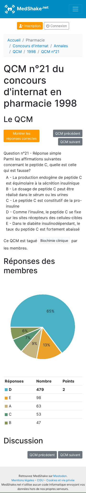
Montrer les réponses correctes (21, 135)
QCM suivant (70, 142)
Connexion (58, 26)
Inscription (32, 26)
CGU (40, 480)
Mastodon (60, 476)
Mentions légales (22, 480)
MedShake (32, 8)
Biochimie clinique (54, 240)
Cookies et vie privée (60, 480)
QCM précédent (67, 133)
